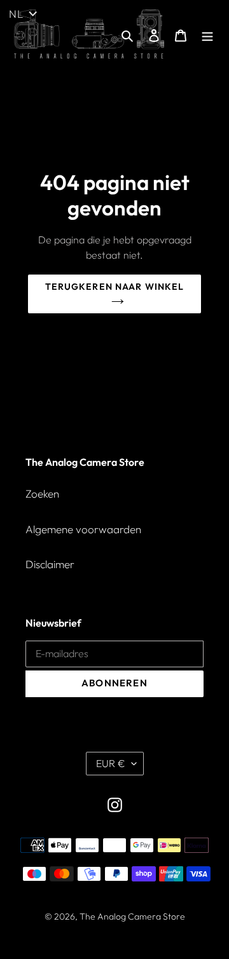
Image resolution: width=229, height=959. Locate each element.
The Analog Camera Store (132, 916)
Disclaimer (49, 564)
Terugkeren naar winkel (114, 286)
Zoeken (42, 493)
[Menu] (207, 34)
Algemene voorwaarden (83, 529)
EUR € (110, 763)
